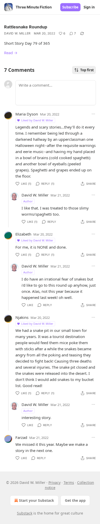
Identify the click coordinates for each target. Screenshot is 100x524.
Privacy (54, 482)
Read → (10, 52)
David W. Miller (17, 33)
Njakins (21, 317)
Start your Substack (36, 500)
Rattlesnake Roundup (25, 26)
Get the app (75, 500)
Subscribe (70, 7)
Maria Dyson (26, 114)
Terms (69, 482)
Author (28, 201)
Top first (87, 70)
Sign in (89, 7)
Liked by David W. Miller (37, 120)
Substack (24, 513)
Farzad (21, 437)
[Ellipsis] (93, 114)
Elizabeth (23, 234)
